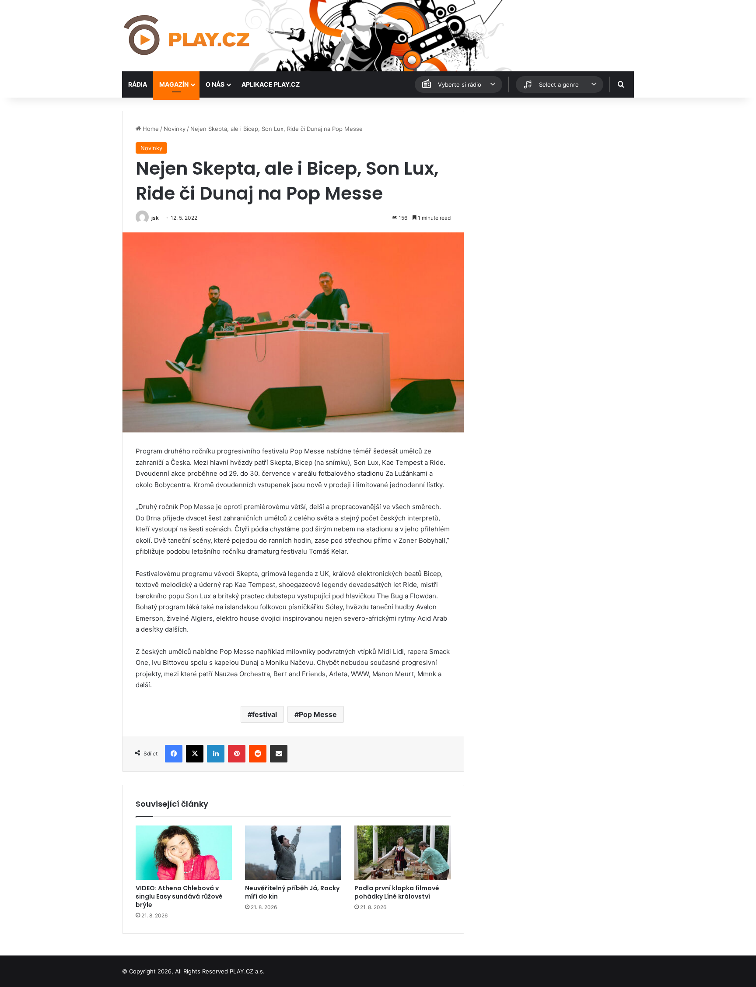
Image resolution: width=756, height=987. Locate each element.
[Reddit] (257, 753)
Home (150, 128)
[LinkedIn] (215, 753)
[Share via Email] (278, 753)
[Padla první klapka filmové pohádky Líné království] (402, 852)
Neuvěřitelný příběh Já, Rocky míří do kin (292, 892)
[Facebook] (173, 753)
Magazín (174, 84)
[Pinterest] (236, 753)
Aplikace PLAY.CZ (271, 84)
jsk (155, 217)
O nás (215, 84)
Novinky (175, 128)
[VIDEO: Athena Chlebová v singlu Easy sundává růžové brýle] (184, 852)
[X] (194, 753)
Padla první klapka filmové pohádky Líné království (396, 892)
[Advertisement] (553, 172)
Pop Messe (318, 714)
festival (264, 714)
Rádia (137, 84)
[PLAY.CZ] (187, 35)
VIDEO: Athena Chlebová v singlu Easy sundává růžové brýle (179, 896)
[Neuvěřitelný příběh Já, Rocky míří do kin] (293, 852)
